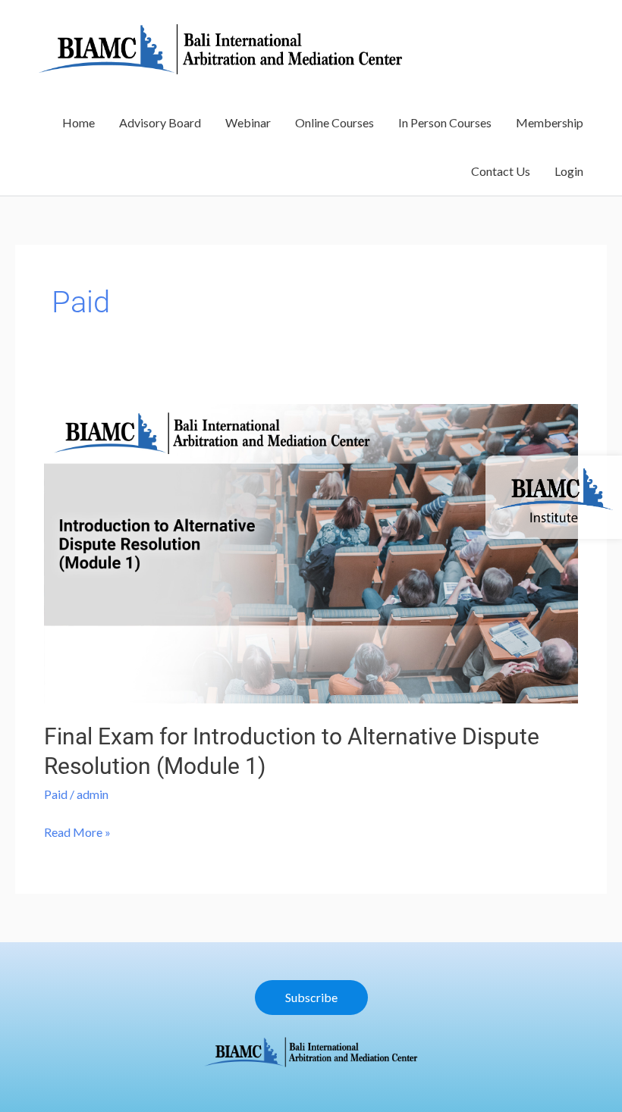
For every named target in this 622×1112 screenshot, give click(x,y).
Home (78, 122)
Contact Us (500, 171)
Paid (56, 794)
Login (568, 171)
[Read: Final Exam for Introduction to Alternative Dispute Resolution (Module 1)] (310, 551)
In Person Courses (445, 122)
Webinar (248, 122)
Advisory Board (160, 122)
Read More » (77, 830)
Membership (549, 122)
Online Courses (334, 122)
